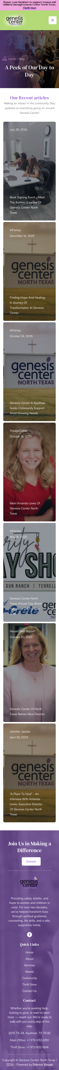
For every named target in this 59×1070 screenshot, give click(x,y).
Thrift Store (29, 984)
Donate (31, 861)
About (29, 958)
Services (29, 965)
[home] (15, 20)
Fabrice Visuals (43, 1064)
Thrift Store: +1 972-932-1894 (29, 1047)
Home (12, 59)
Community (29, 978)
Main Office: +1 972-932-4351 (29, 1040)
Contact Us (29, 991)
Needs (29, 971)
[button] (53, 20)
